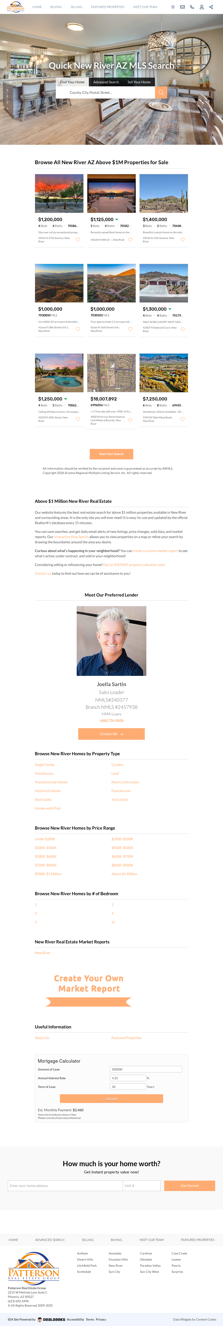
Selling (76, 7)
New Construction (125, 782)
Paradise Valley (150, 1265)
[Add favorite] (78, 240)
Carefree (146, 1253)
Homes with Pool (48, 808)
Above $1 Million (124, 874)
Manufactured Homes (51, 782)
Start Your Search (111, 454)
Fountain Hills (118, 1259)
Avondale (115, 1253)
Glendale (146, 1259)
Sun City (114, 1271)
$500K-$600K (46, 856)
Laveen (176, 1259)
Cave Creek (179, 1253)
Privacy (101, 1319)
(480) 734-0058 (111, 720)
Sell (139, 82)
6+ (113, 922)
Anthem (82, 1253)
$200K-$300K (122, 839)
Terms (90, 1319)
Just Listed (120, 799)
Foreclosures (121, 791)
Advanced (106, 82)
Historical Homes (48, 791)
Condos (117, 764)
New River (42, 953)
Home (37, 7)
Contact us (43, 573)
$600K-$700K (122, 856)
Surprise (177, 1271)
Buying (56, 7)
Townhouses (44, 773)
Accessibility (75, 1319)
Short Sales (43, 799)
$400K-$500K (122, 847)
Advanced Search (49, 1240)
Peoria (176, 1265)
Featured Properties (107, 7)
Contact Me (109, 734)
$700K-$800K (46, 865)
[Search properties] (161, 92)
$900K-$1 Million (48, 874)
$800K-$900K (122, 865)
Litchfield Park (87, 1265)
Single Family (44, 764)
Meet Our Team (145, 7)
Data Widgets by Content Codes (194, 1319)
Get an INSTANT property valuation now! (134, 564)
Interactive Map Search (71, 537)
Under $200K (45, 839)
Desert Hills (85, 1259)
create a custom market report (155, 551)
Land (115, 773)
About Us (42, 1038)
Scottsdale (84, 1271)
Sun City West (149, 1271)
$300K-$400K (46, 847)
